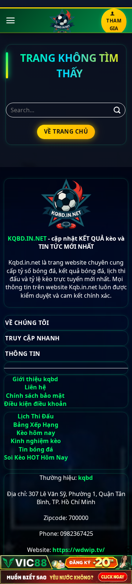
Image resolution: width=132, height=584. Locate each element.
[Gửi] (117, 110)
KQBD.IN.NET (27, 238)
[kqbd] (62, 21)
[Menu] (10, 20)
